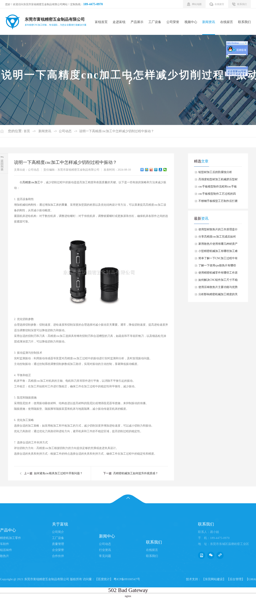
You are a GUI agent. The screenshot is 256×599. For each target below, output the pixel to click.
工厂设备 (154, 22)
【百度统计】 (104, 579)
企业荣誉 (58, 550)
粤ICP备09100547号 (127, 579)
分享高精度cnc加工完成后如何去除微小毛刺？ (217, 237)
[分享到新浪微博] (151, 169)
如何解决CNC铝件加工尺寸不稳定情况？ (218, 281)
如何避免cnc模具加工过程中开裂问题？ (58, 473)
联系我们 (244, 22)
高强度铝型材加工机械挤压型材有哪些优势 (218, 180)
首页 (27, 131)
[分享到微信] (165, 169)
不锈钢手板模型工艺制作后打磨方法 (218, 202)
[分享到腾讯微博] (156, 169)
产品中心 (8, 530)
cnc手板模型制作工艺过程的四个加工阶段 (217, 194)
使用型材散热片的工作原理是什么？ (218, 230)
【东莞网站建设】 (214, 579)
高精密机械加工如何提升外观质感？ (135, 473)
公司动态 (65, 131)
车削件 (4, 544)
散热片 (4, 556)
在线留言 (226, 22)
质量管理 (58, 544)
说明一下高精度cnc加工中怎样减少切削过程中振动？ (116, 131)
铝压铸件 (6, 550)
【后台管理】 (236, 579)
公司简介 (58, 532)
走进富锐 (119, 22)
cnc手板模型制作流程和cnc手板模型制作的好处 (217, 187)
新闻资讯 (208, 22)
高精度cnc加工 (31, 182)
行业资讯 (105, 550)
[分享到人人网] (160, 169)
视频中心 (190, 22)
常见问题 (105, 556)
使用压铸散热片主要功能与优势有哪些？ (218, 288)
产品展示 (137, 22)
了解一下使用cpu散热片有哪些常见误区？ (217, 266)
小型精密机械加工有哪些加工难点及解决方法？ (218, 252)
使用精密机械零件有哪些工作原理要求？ (218, 273)
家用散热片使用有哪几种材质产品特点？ (218, 245)
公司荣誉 (172, 22)
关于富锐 (60, 524)
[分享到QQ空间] (146, 169)
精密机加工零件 (10, 538)
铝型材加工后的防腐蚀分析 (215, 172)
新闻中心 (107, 536)
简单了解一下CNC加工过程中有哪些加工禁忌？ (218, 259)
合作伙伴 (58, 556)
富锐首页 (101, 22)
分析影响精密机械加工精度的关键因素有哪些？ (218, 295)
